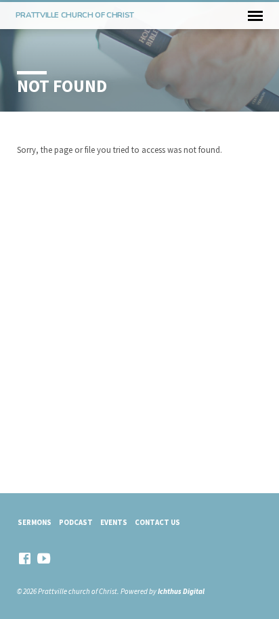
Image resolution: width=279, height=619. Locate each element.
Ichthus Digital (181, 591)
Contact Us (157, 522)
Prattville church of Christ (75, 14)
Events (113, 522)
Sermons (34, 522)
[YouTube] (43, 558)
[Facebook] (25, 558)
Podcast (76, 522)
